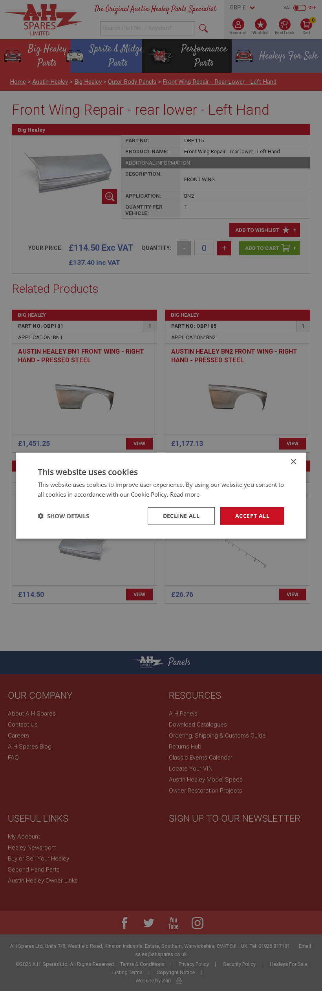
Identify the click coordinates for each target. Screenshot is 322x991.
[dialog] (161, 495)
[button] (63, 515)
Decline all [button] (181, 515)
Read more (184, 494)
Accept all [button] (252, 515)
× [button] (293, 462)
